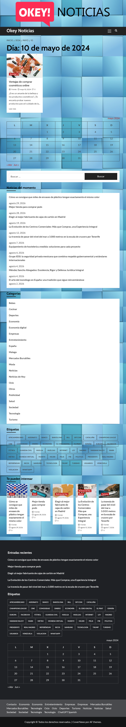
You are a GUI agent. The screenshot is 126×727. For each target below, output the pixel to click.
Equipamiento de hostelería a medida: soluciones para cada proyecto (44, 246)
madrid (82, 450)
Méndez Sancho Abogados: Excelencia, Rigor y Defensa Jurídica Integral (46, 270)
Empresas (14, 333)
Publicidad (14, 395)
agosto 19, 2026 (63, 518)
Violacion (13, 470)
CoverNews (79, 721)
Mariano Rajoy (98, 450)
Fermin (14, 89)
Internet (64, 450)
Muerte (42, 457)
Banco (44, 437)
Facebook (111, 444)
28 (31, 158)
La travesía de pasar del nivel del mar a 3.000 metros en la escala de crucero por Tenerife (54, 236)
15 (47, 144)
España (12, 346)
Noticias (13, 370)
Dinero (35, 444)
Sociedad (13, 74)
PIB (70, 457)
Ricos (26, 463)
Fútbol (12, 450)
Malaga (13, 352)
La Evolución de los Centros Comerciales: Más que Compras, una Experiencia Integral (53, 226)
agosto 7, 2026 (108, 527)
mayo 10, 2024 (25, 89)
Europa (99, 444)
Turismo (13, 419)
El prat (77, 444)
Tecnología (14, 413)
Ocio (11, 382)
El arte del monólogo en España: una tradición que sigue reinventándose (46, 279)
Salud (12, 401)
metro (12, 457)
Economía (14, 321)
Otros (12, 388)
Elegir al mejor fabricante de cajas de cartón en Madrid (37, 216)
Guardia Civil (26, 450)
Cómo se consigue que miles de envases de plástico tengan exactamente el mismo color (54, 197)
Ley (73, 450)
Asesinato (32, 437)
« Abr (9, 164)
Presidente (93, 457)
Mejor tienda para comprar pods (25, 206)
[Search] (116, 30)
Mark (111, 450)
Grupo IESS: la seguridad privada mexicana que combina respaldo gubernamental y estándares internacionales (58, 258)
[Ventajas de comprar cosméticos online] (25, 66)
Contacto (12, 704)
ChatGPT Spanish (67, 712)
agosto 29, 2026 (17, 527)
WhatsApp (27, 470)
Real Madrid (107, 457)
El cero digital (63, 444)
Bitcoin (77, 437)
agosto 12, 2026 (86, 527)
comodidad (22, 444)
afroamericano (16, 437)
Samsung (37, 463)
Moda (12, 364)
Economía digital (17, 327)
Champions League (107, 437)
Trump (65, 463)
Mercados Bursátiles (19, 358)
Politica (79, 457)
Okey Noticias (20, 30)
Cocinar (13, 309)
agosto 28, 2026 (40, 515)
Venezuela (102, 463)
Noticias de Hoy (17, 376)
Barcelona (57, 437)
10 (79, 138)
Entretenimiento (17, 339)
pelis (62, 457)
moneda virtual (26, 457)
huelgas (51, 450)
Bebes (12, 303)
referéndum (14, 463)
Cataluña (90, 437)
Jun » (16, 164)
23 (63, 151)
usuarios (88, 463)
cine (10, 444)
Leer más (12, 109)
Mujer (52, 457)
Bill (68, 437)
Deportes (14, 315)
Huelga (39, 450)
